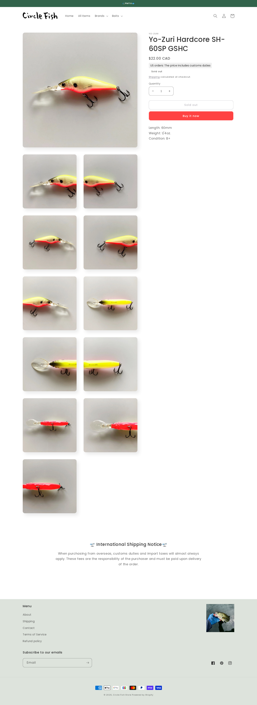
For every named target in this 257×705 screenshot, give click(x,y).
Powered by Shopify (142, 694)
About (27, 614)
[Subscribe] (87, 662)
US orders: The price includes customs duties (180, 65)
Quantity (154, 83)
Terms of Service (35, 634)
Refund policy (32, 641)
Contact (29, 628)
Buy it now (191, 116)
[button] (101, 16)
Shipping (154, 77)
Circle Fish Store (122, 694)
